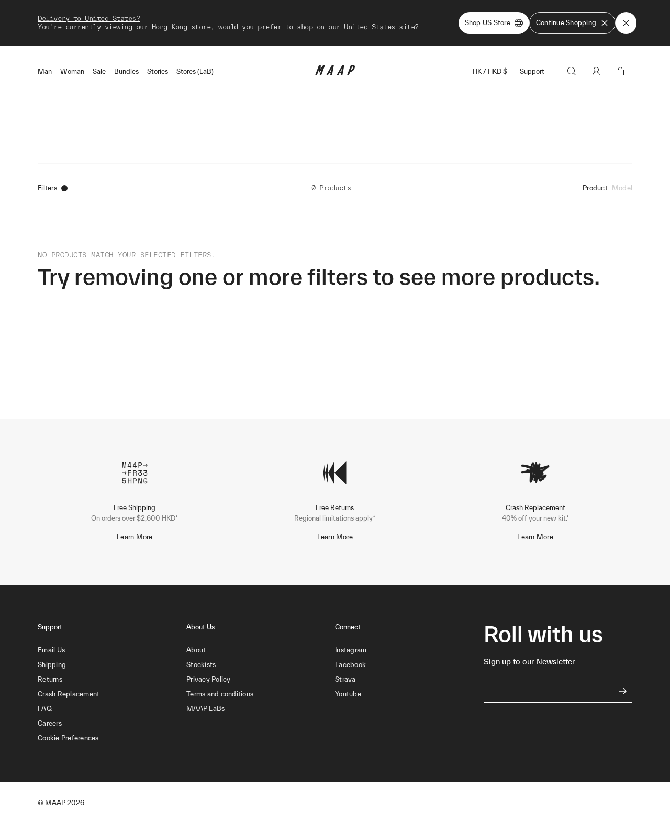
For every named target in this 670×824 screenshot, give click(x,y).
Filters (47, 188)
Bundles (126, 71)
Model (622, 188)
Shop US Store (487, 23)
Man (45, 71)
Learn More (135, 537)
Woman (72, 71)
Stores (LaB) (195, 71)
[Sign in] (596, 71)
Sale (99, 71)
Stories (157, 71)
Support (532, 71)
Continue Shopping (566, 23)
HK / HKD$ (490, 71)
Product (595, 188)
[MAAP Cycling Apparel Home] (335, 73)
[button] (112, 738)
